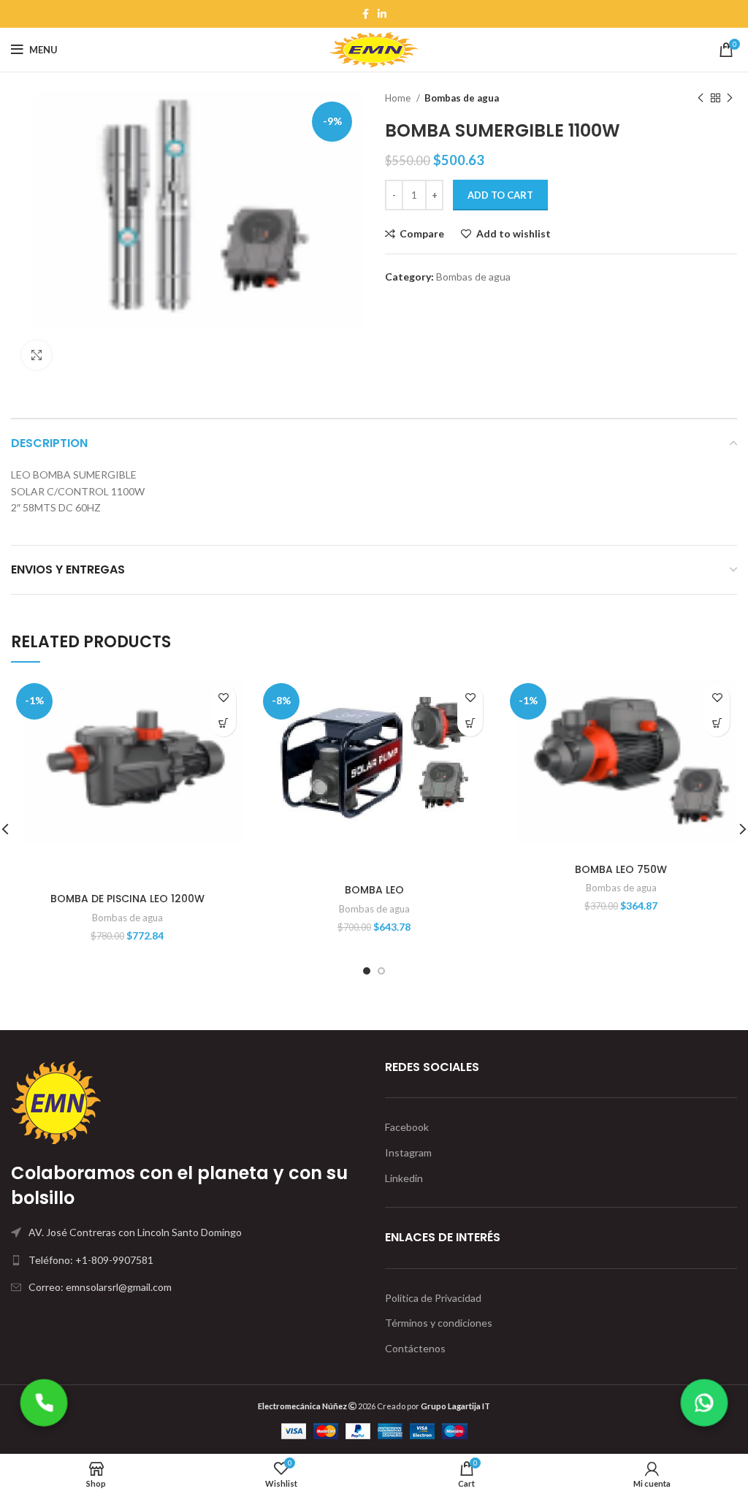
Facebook (407, 1127)
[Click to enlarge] (36, 355)
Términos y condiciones (438, 1322)
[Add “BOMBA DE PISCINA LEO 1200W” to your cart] (223, 723)
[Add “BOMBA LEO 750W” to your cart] (717, 723)
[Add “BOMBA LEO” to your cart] (470, 723)
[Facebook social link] (365, 13)
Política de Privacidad (433, 1298)
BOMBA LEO (374, 890)
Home (399, 98)
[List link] (187, 1260)
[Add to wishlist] (223, 698)
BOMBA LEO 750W (621, 869)
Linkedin (404, 1178)
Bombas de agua (461, 98)
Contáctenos (415, 1348)
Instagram (408, 1152)
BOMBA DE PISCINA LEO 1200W (127, 898)
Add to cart (500, 195)
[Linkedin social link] (382, 13)
